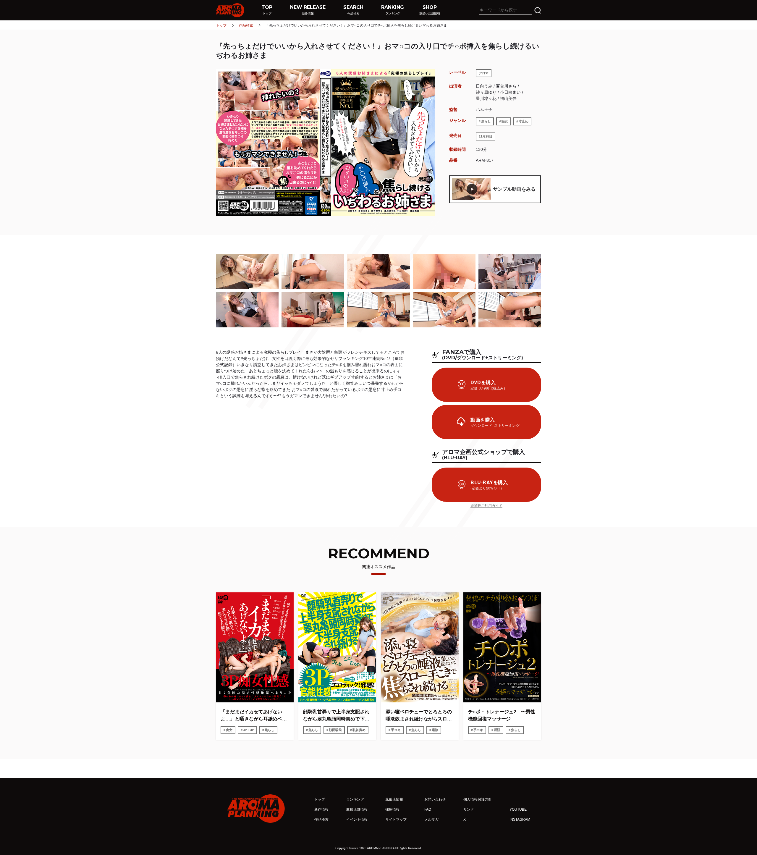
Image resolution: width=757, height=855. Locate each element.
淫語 (497, 730)
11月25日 (485, 136)
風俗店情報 (394, 799)
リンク (468, 809)
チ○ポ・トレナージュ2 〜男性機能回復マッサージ (501, 715)
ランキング (355, 799)
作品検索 (246, 25)
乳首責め (358, 730)
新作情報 (321, 809)
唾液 (435, 730)
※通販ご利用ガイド (486, 506)
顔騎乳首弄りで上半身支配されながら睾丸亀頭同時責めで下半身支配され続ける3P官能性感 (336, 716)
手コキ (396, 730)
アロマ (484, 73)
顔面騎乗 (335, 730)
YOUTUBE (518, 809)
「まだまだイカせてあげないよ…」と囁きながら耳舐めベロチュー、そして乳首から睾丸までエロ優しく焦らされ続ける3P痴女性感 (254, 716)
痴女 (505, 121)
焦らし (486, 121)
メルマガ (431, 819)
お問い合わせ (435, 799)
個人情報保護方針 (477, 799)
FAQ (427, 809)
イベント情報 (357, 819)
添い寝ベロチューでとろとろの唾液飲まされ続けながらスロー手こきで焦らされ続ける (419, 716)
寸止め (523, 121)
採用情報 (392, 809)
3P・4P (248, 730)
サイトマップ (396, 819)
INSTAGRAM (519, 819)
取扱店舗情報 (357, 809)
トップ (221, 25)
